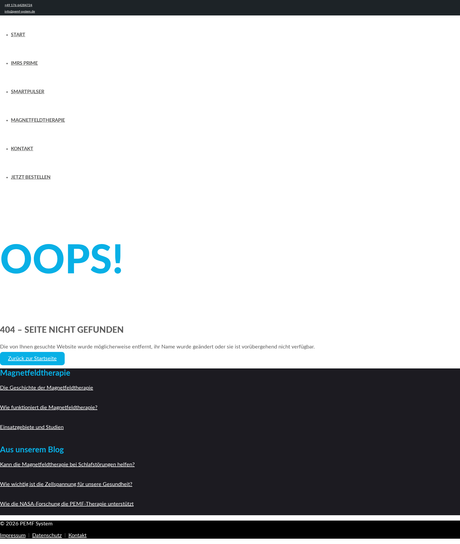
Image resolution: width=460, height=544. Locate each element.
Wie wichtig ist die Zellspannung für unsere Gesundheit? (66, 484)
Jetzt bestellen (31, 177)
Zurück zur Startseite (32, 358)
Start (18, 35)
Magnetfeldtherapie (38, 120)
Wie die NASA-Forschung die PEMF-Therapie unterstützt (67, 504)
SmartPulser (27, 92)
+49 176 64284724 (18, 5)
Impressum (13, 535)
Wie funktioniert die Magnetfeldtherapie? (48, 407)
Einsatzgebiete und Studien (32, 427)
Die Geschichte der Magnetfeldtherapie (46, 388)
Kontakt (22, 149)
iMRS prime (24, 63)
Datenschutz (47, 535)
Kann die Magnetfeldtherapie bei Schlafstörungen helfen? (67, 464)
